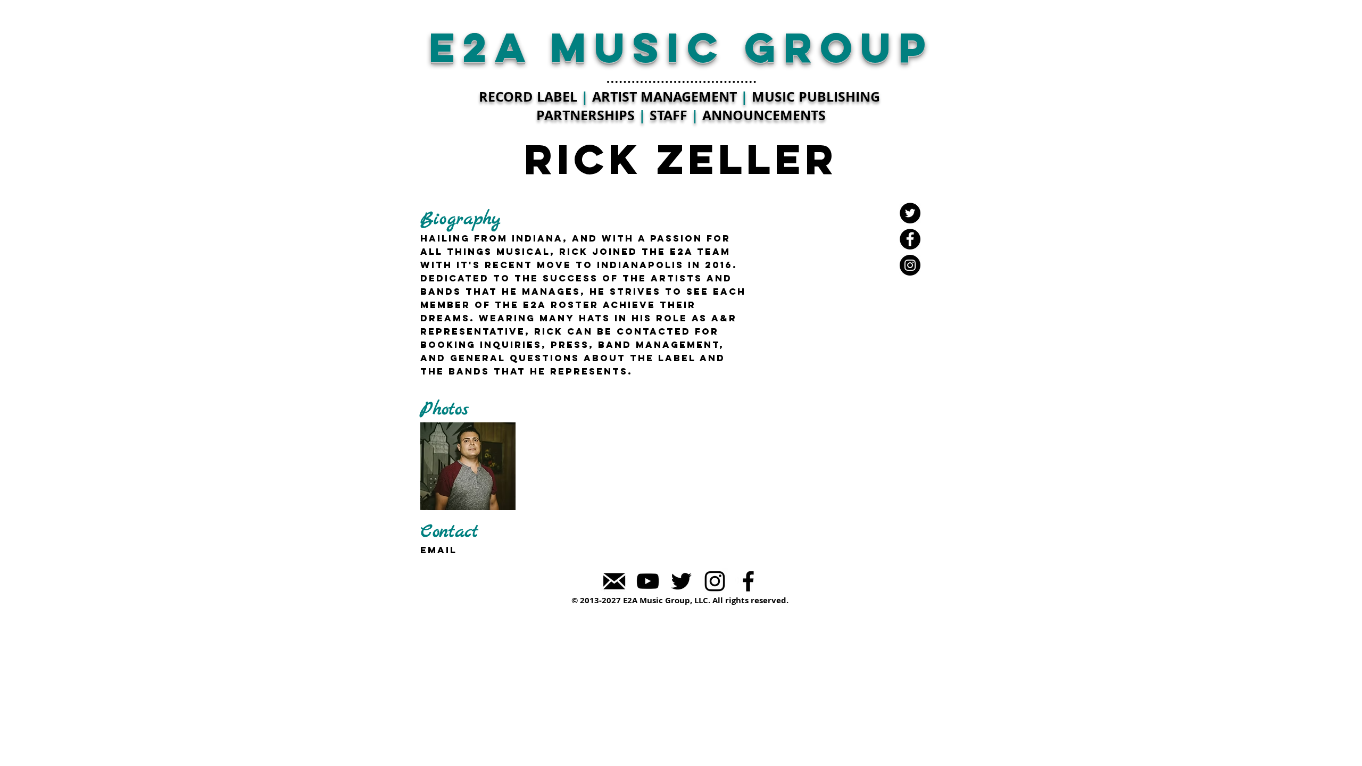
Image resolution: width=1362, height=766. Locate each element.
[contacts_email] (614, 581)
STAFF (668, 115)
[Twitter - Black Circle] (910, 213)
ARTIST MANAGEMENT (664, 96)
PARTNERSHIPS (587, 115)
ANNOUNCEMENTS (764, 115)
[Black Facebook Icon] (748, 581)
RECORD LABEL (528, 96)
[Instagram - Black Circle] (910, 265)
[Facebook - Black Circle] (910, 239)
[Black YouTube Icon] (647, 581)
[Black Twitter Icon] (681, 581)
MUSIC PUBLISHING (816, 96)
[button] (468, 466)
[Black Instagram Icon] (714, 581)
